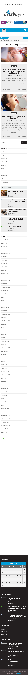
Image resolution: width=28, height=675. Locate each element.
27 (13, 582)
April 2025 (4, 270)
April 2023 (4, 334)
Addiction (4, 151)
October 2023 (5, 317)
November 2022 (6, 348)
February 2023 (5, 341)
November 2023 (6, 314)
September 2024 (6, 287)
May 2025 (4, 267)
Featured (4, 162)
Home (4, 2)
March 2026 (5, 250)
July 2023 (4, 327)
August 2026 (5, 240)
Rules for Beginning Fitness (15, 226)
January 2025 (5, 277)
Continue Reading (21, 89)
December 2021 (6, 375)
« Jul (2, 589)
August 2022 (5, 354)
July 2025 (4, 260)
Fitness (4, 165)
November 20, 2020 (13, 213)
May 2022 (4, 364)
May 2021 (4, 398)
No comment (7, 89)
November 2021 (6, 378)
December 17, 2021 (13, 195)
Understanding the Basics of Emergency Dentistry (15, 643)
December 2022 (6, 344)
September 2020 (6, 425)
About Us (10, 2)
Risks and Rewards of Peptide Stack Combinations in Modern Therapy (17, 607)
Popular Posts (6, 187)
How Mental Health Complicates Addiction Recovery (16, 660)
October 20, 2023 (12, 75)
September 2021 (6, 385)
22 (20, 579)
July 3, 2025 (11, 663)
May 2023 (4, 331)
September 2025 (6, 253)
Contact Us (16, 2)
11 (6, 576)
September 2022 (6, 351)
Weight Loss (5, 182)
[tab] (7, 187)
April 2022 (4, 368)
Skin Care (4, 178)
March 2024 (5, 304)
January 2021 (5, 412)
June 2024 (4, 297)
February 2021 (5, 408)
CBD (3, 155)
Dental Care (13, 66)
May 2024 (4, 300)
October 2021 (5, 381)
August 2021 (5, 388)
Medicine (4, 175)
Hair (3, 168)
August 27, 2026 (12, 602)
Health (3, 172)
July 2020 (4, 432)
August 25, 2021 (12, 228)
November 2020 (6, 418)
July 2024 (4, 294)
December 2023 (6, 310)
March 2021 (5, 405)
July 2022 (4, 358)
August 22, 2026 (12, 610)
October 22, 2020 (13, 205)
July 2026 (4, 243)
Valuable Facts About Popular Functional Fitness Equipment (15, 218)
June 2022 (4, 361)
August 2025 (5, 256)
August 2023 (5, 324)
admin (20, 75)
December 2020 (6, 415)
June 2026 (4, 246)
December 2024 (6, 280)
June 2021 (4, 395)
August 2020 (5, 429)
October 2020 (5, 422)
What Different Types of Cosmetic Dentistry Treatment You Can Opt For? (17, 201)
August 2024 (5, 290)
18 (6, 579)
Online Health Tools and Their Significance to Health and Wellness (17, 615)
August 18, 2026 (12, 618)
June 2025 (4, 263)
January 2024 (5, 307)
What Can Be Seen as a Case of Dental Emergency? (14, 117)
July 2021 (4, 391)
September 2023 (6, 321)
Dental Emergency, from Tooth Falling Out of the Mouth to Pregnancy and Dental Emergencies (14, 71)
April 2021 (4, 402)
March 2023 (5, 337)
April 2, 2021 (12, 221)
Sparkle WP (19, 673)
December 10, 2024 (13, 646)
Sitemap (22, 2)
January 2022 (5, 371)
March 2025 (5, 273)
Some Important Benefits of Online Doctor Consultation (17, 210)
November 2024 (6, 283)
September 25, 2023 (12, 120)
